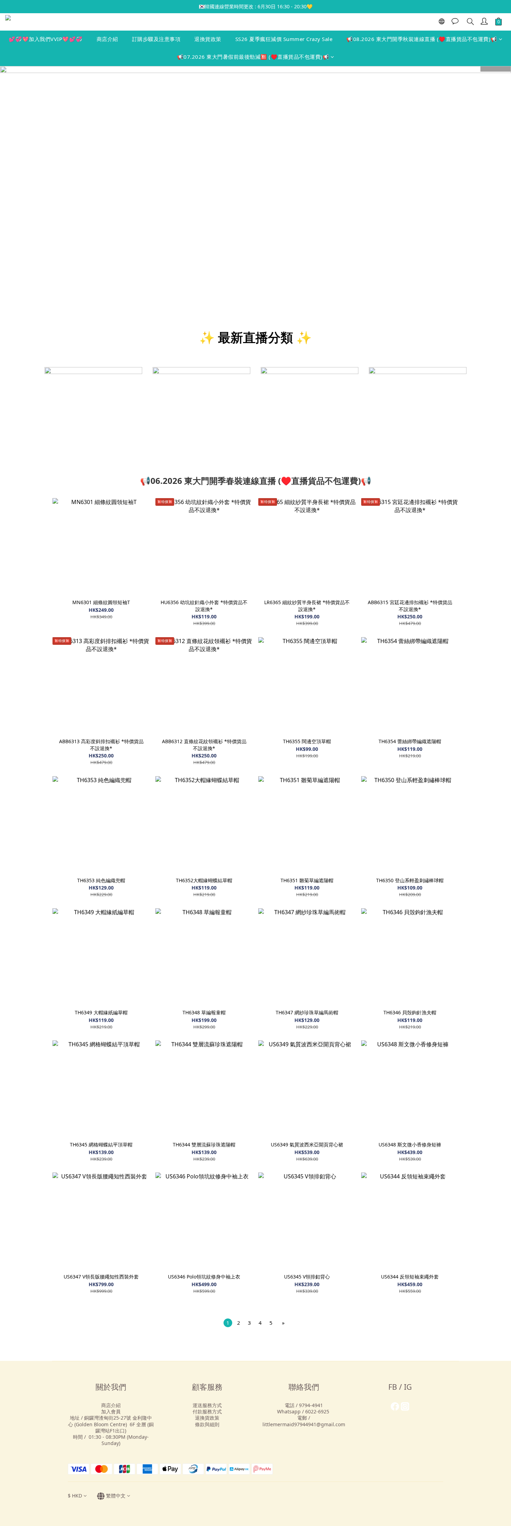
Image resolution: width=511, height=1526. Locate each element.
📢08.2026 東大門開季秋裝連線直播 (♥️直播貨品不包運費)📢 (421, 38)
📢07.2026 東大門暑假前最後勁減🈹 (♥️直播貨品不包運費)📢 (253, 56)
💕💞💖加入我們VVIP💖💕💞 (46, 38)
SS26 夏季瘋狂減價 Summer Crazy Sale (284, 38)
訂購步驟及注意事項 (156, 38)
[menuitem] (228, 1322)
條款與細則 (207, 1424)
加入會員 (111, 1411)
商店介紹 (107, 38)
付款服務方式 (207, 1411)
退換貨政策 (207, 38)
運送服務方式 (207, 1405)
